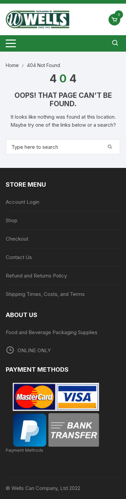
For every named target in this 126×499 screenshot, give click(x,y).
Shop (11, 220)
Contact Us (19, 257)
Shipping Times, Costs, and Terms (45, 294)
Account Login (22, 202)
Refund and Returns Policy (36, 275)
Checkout (17, 239)
